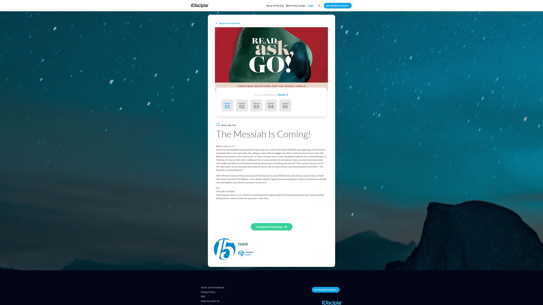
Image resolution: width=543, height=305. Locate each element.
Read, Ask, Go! (228, 125)
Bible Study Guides (296, 5)
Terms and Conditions (212, 287)
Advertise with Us (210, 301)
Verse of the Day (275, 5)
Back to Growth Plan (229, 23)
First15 (248, 254)
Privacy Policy (208, 292)
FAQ (203, 296)
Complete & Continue (269, 226)
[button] (319, 5)
